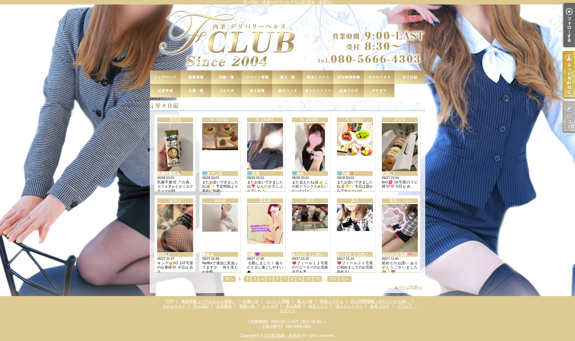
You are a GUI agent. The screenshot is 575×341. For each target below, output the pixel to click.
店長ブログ (348, 90)
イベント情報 (257, 77)
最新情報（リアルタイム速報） (196, 77)
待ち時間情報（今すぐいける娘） (348, 77)
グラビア (379, 90)
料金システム (318, 77)
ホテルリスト (379, 77)
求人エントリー (318, 90)
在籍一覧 (196, 90)
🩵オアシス (212, 173)
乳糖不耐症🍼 (169, 173)
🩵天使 (253, 173)
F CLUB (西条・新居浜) (281, 335)
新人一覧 (287, 77)
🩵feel (297, 173)
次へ (345, 279)
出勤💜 (253, 254)
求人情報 (257, 90)
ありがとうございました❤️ (316, 254)
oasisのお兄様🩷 (397, 254)
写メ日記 (409, 77)
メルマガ (226, 90)
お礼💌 (388, 173)
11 (318, 279)
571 (333, 279)
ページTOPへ (410, 287)
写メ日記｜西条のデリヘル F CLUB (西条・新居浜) (287, 37)
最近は (208, 254)
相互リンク (287, 90)
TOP (165, 77)
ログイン (287, 311)
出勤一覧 (226, 77)
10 (308, 279)
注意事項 (165, 90)
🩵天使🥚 (345, 173)
